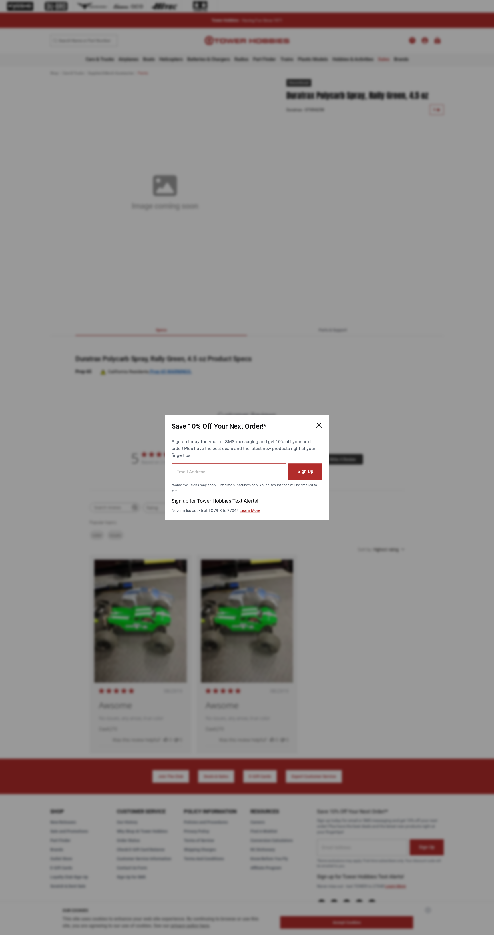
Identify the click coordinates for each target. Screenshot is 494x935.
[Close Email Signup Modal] (319, 425)
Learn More (250, 510)
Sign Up (305, 471)
